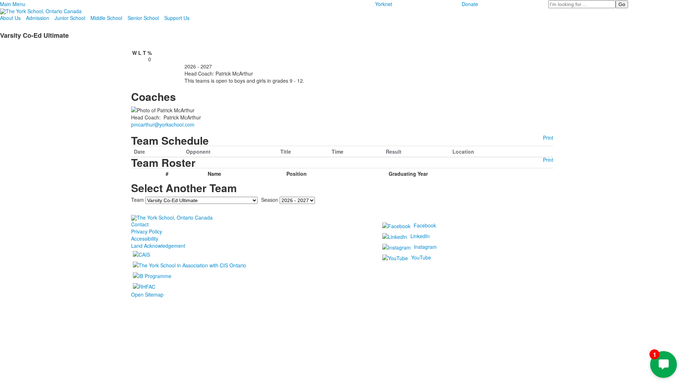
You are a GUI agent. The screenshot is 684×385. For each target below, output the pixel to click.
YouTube (421, 257)
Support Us (177, 17)
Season (269, 199)
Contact (140, 224)
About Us (10, 17)
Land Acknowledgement (158, 245)
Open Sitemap (147, 294)
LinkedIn (420, 236)
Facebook (425, 225)
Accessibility (144, 238)
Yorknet (383, 3)
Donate (470, 3)
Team (137, 199)
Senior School (143, 17)
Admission (37, 17)
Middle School (106, 17)
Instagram (425, 246)
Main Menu (12, 3)
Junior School (70, 17)
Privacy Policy (146, 231)
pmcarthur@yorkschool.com (163, 124)
